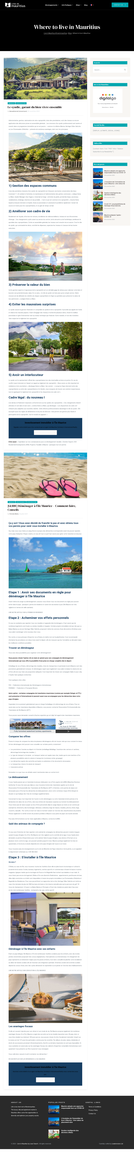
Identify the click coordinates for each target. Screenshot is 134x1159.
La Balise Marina (35, 887)
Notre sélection (21, 103)
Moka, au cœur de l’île (17, 866)
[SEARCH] (125, 70)
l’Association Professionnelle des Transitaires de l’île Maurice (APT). (31, 788)
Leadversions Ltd (117, 1143)
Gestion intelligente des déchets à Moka (112, 193)
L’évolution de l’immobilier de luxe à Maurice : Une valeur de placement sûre (114, 182)
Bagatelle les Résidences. (17, 881)
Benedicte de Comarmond (18, 111)
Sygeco (31, 197)
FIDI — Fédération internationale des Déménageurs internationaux (30, 685)
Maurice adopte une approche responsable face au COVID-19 (115, 171)
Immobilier (11, 103)
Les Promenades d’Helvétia (71, 878)
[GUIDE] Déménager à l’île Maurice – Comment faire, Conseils (42, 508)
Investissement (20, 502)
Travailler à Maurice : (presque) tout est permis (51, 445)
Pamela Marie (14, 514)
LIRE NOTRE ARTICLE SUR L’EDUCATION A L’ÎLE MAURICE (27, 970)
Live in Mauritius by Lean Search (28, 1143)
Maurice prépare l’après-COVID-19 (112, 216)
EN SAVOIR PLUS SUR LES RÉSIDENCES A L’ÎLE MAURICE (27, 1059)
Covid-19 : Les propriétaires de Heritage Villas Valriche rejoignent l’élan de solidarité (114, 204)
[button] (9, 919)
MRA (58, 819)
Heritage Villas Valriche (32, 629)
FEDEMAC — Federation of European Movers (23, 688)
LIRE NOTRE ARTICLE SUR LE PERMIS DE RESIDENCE (26, 612)
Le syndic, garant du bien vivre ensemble (35, 107)
